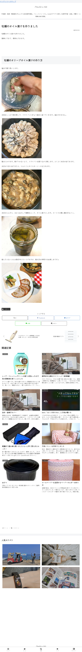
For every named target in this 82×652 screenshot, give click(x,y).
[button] (54, 323)
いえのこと (7, 309)
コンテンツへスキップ (8, 1)
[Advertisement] (41, 48)
